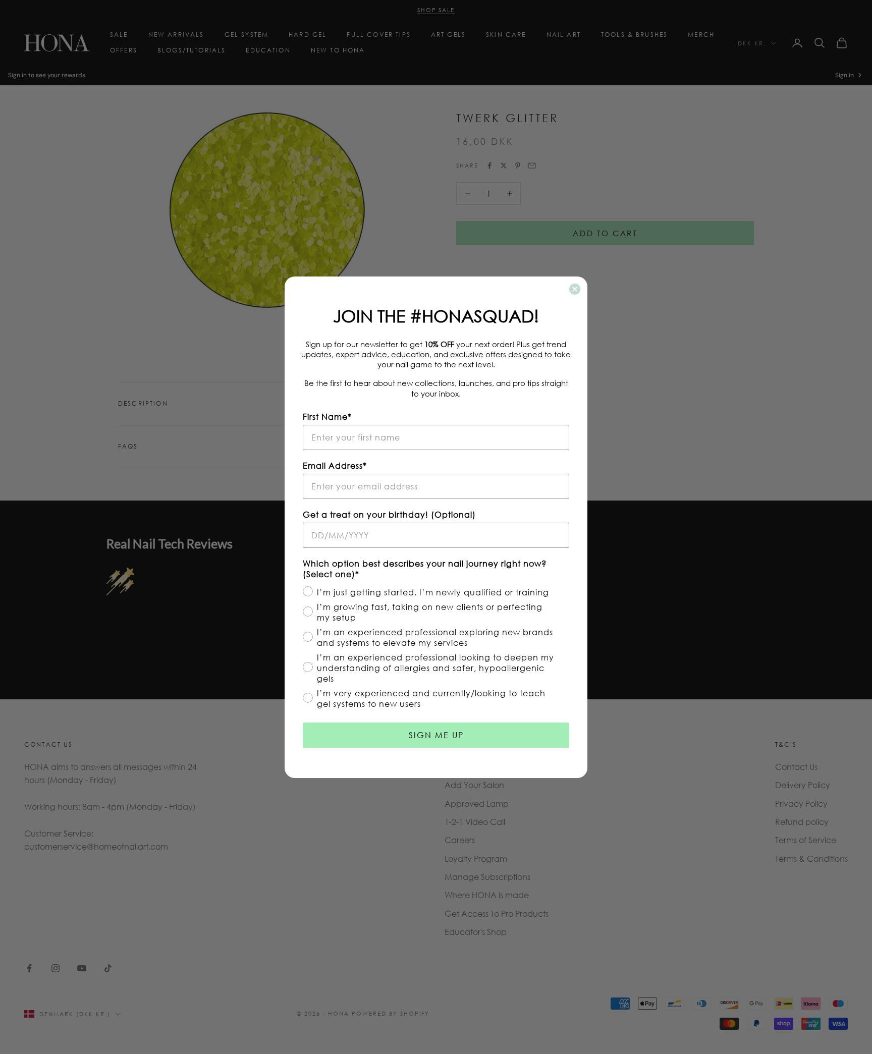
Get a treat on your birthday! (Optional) (389, 514)
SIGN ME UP (436, 735)
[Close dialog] (575, 289)
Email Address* (335, 465)
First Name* (327, 416)
